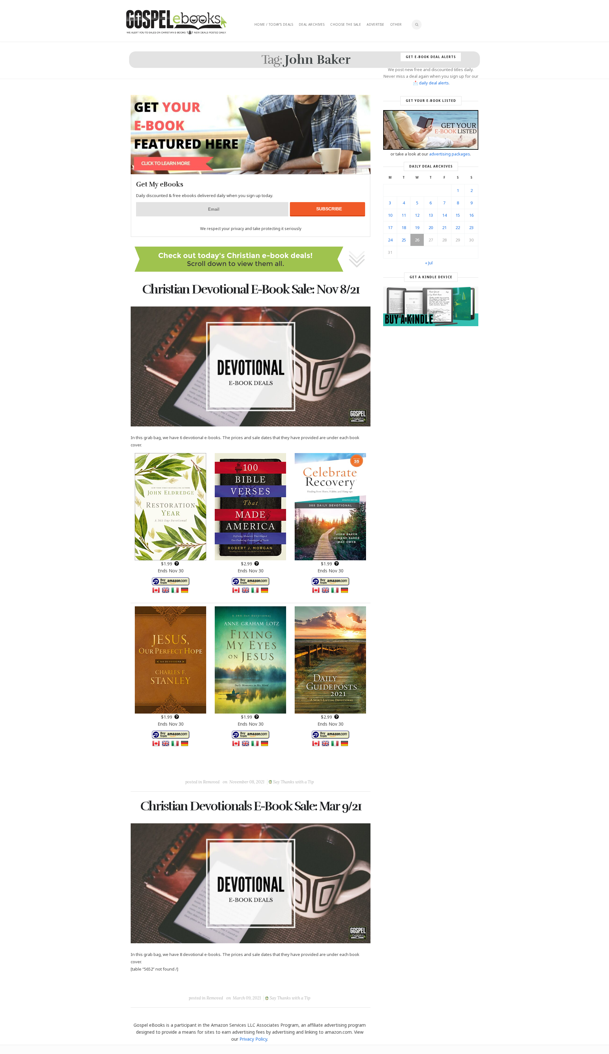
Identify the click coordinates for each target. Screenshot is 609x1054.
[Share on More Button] (295, 767)
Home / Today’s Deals (273, 24)
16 (471, 215)
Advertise (375, 24)
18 (404, 227)
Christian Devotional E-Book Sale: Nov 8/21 (250, 289)
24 (390, 240)
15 (457, 215)
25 (404, 240)
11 (404, 215)
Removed (211, 782)
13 (431, 215)
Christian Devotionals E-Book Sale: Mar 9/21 (250, 806)
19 (417, 227)
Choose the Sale (345, 24)
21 (444, 227)
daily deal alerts (434, 83)
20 (431, 227)
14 (444, 215)
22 (457, 227)
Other (396, 24)
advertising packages (449, 154)
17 (390, 227)
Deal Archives (311, 24)
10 (390, 215)
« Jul (429, 263)
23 (471, 227)
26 (417, 240)
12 (417, 215)
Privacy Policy (253, 1039)
